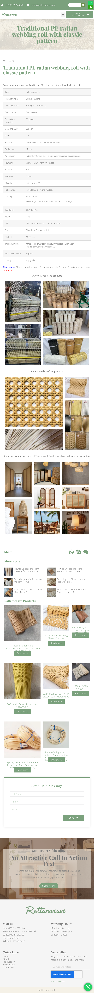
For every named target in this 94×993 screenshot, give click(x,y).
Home (6, 956)
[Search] (83, 5)
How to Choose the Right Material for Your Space (26, 570)
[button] (63, 15)
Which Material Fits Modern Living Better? (28, 591)
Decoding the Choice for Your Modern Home (29, 580)
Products (7, 962)
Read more (22, 653)
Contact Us (8, 967)
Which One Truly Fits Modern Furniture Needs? (71, 591)
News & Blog (9, 964)
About (6, 959)
